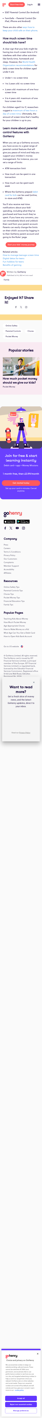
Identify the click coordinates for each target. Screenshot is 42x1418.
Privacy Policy (24, 733)
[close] (33, 683)
